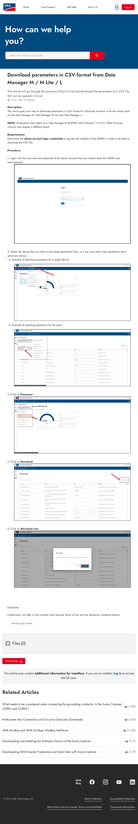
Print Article (12, 661)
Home (26, 7)
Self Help (71, 7)
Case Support (48, 7)
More (91, 7)
